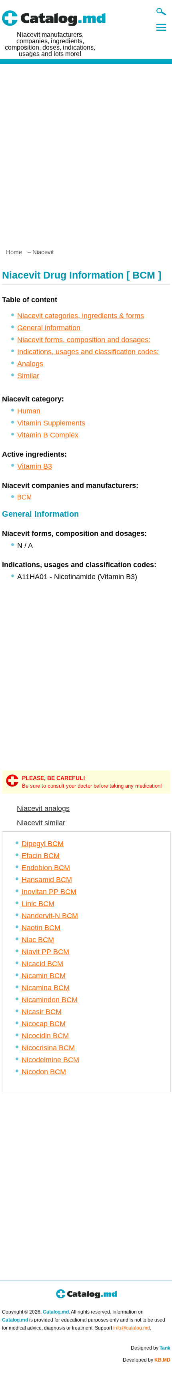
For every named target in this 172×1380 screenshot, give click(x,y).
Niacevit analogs (43, 808)
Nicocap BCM (44, 1024)
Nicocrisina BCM (48, 1048)
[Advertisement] (86, 153)
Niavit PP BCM (45, 952)
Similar (28, 376)
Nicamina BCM (46, 988)
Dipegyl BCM (43, 844)
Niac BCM (38, 940)
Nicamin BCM (44, 976)
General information (48, 328)
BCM (24, 497)
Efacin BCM (41, 856)
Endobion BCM (46, 868)
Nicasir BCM (42, 1012)
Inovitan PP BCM (49, 892)
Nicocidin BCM (45, 1036)
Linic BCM (38, 904)
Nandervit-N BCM (50, 916)
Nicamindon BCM (50, 1000)
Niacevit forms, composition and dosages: (83, 340)
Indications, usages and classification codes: (88, 352)
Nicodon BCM (44, 1072)
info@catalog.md (131, 1328)
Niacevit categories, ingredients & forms (80, 316)
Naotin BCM (41, 928)
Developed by (146, 1360)
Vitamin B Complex (47, 435)
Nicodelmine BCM (50, 1060)
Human (28, 411)
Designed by (150, 1348)
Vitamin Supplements (51, 423)
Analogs (30, 364)
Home (14, 252)
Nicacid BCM (42, 964)
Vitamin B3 (34, 466)
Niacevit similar (41, 823)
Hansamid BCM (47, 880)
